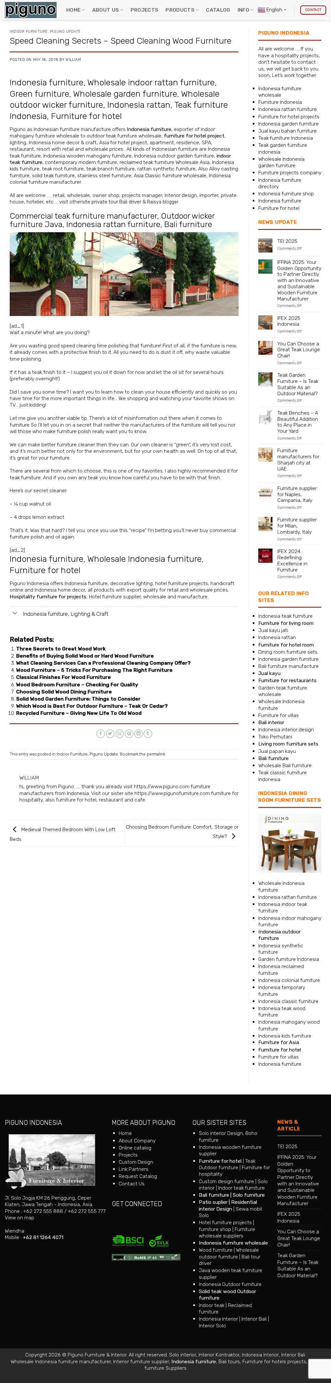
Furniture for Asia (278, 1042)
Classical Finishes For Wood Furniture (63, 677)
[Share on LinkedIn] (138, 733)
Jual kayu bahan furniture (287, 131)
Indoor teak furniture (241, 1188)
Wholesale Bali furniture (285, 765)
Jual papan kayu (277, 751)
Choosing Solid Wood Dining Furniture (64, 692)
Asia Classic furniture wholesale (170, 175)
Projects (145, 10)
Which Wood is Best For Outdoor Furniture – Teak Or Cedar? (92, 706)
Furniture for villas (278, 715)
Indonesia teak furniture (285, 616)
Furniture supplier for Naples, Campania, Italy (297, 494)
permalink (156, 754)
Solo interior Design (221, 1133)
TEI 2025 (287, 241)
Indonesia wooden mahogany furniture (87, 156)
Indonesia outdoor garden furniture (174, 156)
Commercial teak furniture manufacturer (83, 216)
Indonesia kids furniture (284, 1036)
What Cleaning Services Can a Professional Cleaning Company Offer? (103, 663)
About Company (137, 1141)
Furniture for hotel (86, 116)
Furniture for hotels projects (274, 1361)
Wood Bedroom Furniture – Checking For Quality (77, 684)
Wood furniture (215, 1250)
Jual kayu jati (273, 630)
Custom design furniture (226, 1181)
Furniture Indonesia (280, 102)
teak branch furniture (110, 169)
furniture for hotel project (194, 136)
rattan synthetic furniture (166, 169)
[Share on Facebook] (100, 733)
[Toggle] (15, 613)
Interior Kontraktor (218, 1355)
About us (105, 10)
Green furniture (39, 94)
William (73, 60)
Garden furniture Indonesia (288, 959)
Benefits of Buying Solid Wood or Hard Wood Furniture (85, 656)
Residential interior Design (228, 1205)
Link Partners (133, 1169)
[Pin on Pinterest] (129, 733)
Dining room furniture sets (287, 652)
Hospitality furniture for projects (48, 596)
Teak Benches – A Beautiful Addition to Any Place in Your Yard (297, 422)
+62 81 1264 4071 (43, 1237)
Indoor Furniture (29, 31)
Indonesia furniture (46, 82)
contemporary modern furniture (81, 162)
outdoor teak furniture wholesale (124, 136)
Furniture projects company (289, 172)
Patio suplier (213, 1202)
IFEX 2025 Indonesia (288, 321)
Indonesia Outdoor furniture (230, 1284)
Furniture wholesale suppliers (227, 1232)
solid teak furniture (53, 175)
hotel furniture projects (181, 583)
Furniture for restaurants (287, 680)
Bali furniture (188, 224)
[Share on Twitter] (110, 733)
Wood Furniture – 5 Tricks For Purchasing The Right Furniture (94, 670)
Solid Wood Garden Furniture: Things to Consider (78, 699)
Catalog (218, 10)
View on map (19, 1217)
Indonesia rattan (138, 105)
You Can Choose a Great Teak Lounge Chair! (298, 350)
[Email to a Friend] (119, 733)
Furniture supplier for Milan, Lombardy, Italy (297, 526)
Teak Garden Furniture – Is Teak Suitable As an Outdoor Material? (297, 384)
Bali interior (271, 722)
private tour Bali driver (116, 202)
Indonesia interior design (286, 729)
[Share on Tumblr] (148, 733)
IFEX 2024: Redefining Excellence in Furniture (292, 560)
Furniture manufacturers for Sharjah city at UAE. (298, 460)
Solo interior (182, 1355)
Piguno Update (65, 31)
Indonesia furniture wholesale (279, 91)
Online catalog (135, 1148)
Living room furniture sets (288, 744)
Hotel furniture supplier (115, 596)
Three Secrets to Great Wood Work (61, 649)
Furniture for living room (286, 623)
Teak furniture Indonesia (285, 138)
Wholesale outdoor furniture (229, 1253)
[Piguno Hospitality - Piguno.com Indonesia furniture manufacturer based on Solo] (31, 10)
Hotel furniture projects (225, 1222)
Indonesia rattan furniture (113, 224)
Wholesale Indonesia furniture (144, 559)
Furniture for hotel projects (288, 117)
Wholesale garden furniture (125, 94)
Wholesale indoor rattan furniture (151, 82)
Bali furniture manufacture (288, 666)
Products (180, 10)
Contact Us (131, 1184)
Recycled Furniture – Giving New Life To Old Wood (79, 713)
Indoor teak (211, 1305)
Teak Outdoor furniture (227, 1164)
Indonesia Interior (218, 1319)
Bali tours (229, 1361)
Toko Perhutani (275, 737)
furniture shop (215, 1229)
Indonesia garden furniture (288, 124)
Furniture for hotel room (286, 645)
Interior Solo (212, 1326)
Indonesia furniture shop (286, 194)
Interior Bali (254, 1319)
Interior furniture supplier (141, 1361)
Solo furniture (249, 1195)
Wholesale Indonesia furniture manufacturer (61, 1361)
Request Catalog (138, 1176)
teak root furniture (63, 169)
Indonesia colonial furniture (289, 980)
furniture (150, 346)
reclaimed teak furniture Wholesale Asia (163, 162)
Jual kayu (269, 673)
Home (73, 10)
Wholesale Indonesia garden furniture (281, 162)
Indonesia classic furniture (288, 1001)
